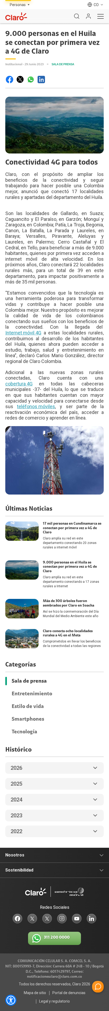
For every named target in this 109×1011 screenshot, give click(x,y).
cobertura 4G (19, 383)
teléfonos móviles (36, 406)
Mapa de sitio (35, 993)
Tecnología (24, 731)
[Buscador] (77, 16)
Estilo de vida (28, 706)
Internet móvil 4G (23, 333)
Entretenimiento (32, 693)
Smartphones (28, 719)
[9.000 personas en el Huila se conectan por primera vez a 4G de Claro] (9, 79)
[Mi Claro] (88, 16)
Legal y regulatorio (54, 1001)
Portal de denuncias (68, 993)
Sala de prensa (29, 681)
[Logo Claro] (16, 16)
